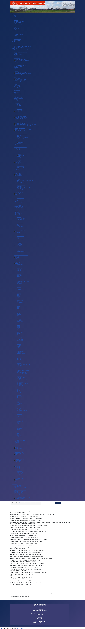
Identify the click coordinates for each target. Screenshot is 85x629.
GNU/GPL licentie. (20, 628)
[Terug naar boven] (83, 627)
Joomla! (1, 628)
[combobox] (49, 503)
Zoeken (58, 502)
